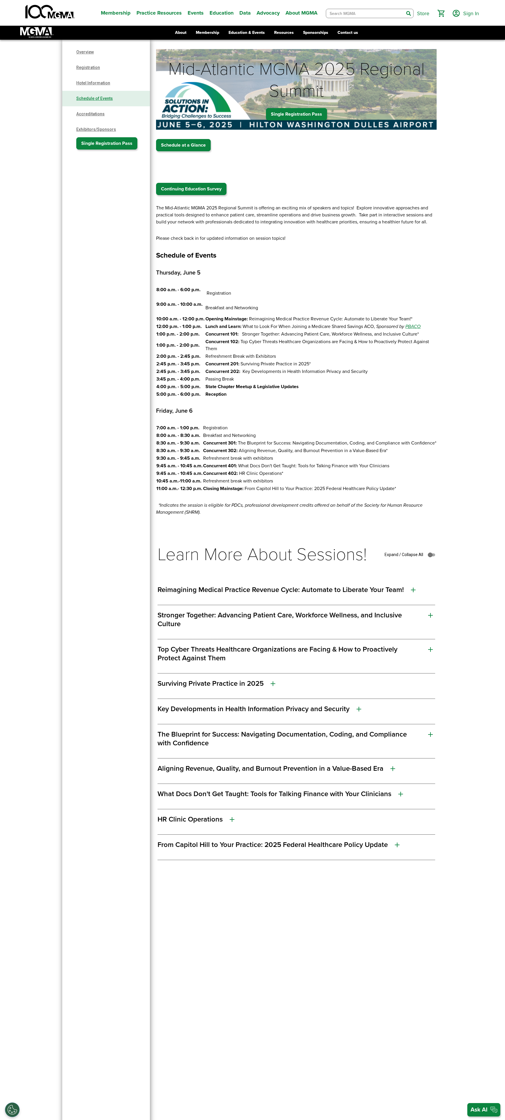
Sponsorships (315, 32)
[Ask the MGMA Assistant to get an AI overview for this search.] (483, 1109)
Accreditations (90, 114)
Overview (85, 52)
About (180, 32)
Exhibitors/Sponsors (96, 129)
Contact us (348, 32)
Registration (88, 67)
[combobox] (365, 13)
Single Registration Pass (106, 143)
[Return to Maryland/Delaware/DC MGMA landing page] (36, 32)
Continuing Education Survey (191, 189)
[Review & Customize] (12, 1109)
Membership (207, 32)
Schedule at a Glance (183, 145)
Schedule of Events (94, 98)
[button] (441, 13)
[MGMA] (49, 13)
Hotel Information (93, 83)
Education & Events (247, 32)
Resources (284, 32)
